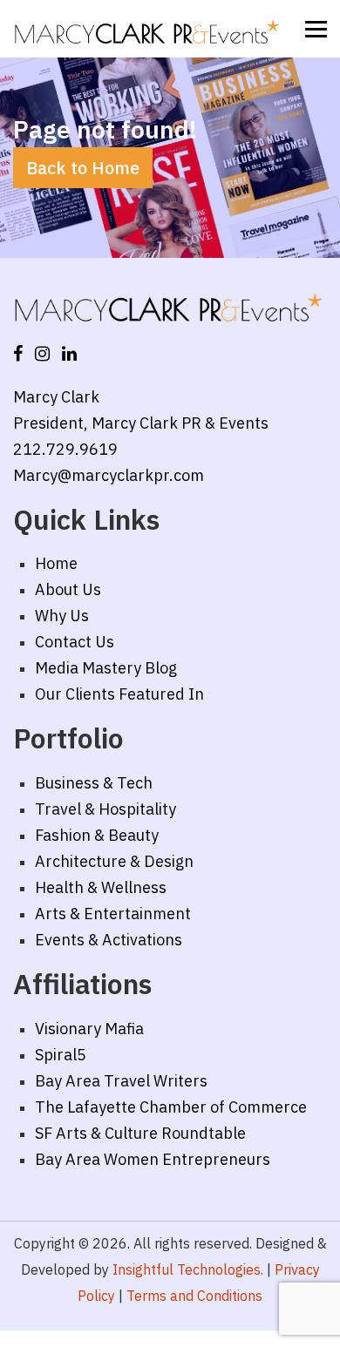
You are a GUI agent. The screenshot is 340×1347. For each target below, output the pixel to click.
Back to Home (82, 167)
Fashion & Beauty (97, 835)
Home (56, 563)
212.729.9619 (65, 449)
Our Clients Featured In (119, 694)
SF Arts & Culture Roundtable (140, 1133)
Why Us (62, 616)
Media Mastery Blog (106, 668)
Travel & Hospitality (105, 809)
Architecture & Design (114, 861)
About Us (68, 589)
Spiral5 (60, 1055)
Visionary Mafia (89, 1029)
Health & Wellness (101, 887)
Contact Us (74, 642)
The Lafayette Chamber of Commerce (171, 1107)
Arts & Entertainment (113, 914)
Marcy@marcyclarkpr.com (108, 475)
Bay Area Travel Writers (121, 1081)
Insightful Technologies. (187, 1269)
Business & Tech (94, 783)
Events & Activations (108, 940)
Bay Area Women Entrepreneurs (152, 1159)
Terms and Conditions (194, 1295)
